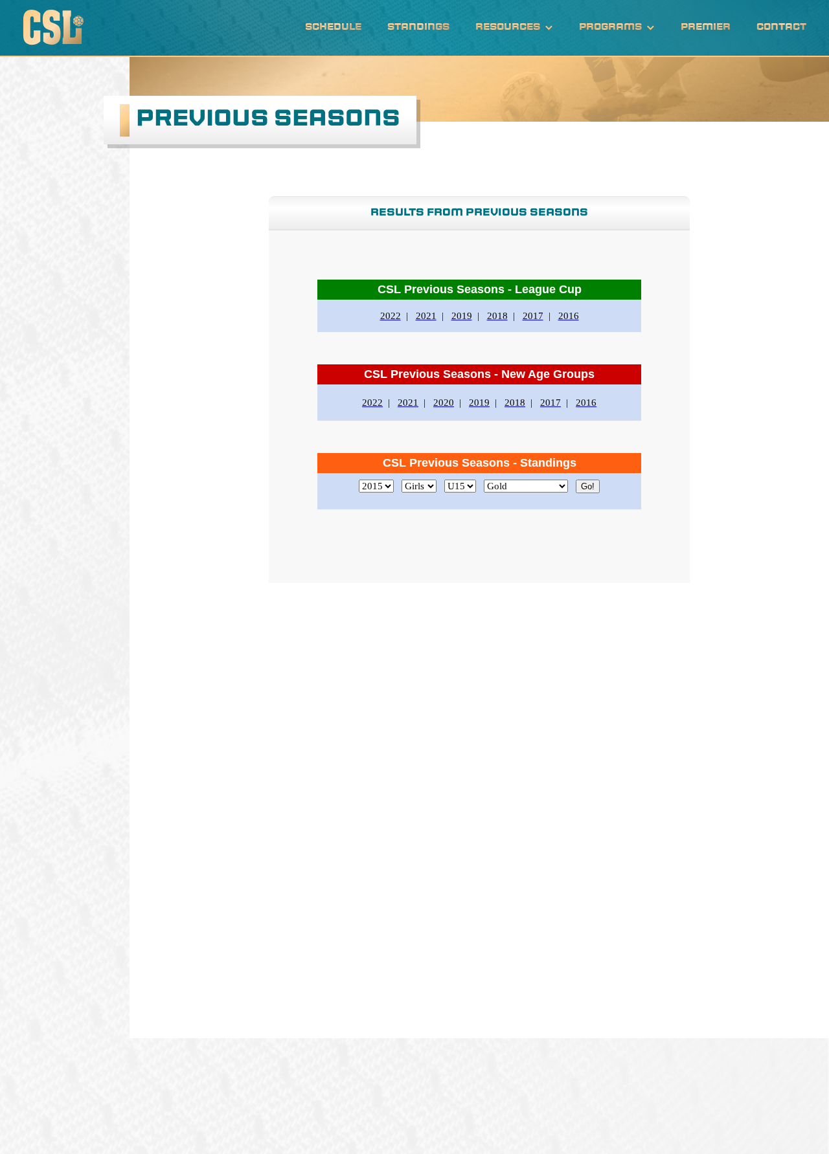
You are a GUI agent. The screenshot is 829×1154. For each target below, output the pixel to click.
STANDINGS (418, 27)
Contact (781, 27)
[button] (514, 28)
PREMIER (706, 27)
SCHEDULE (333, 27)
